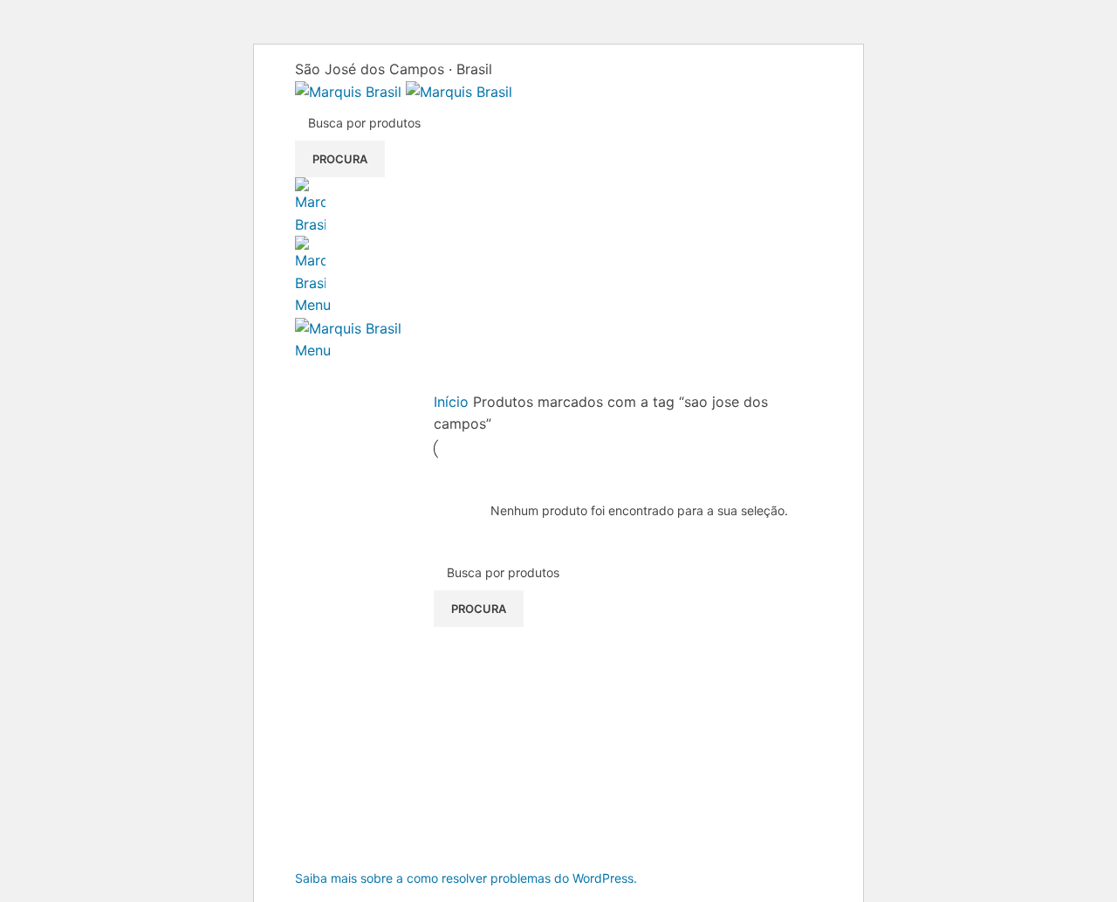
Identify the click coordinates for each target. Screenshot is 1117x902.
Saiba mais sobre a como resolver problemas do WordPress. (466, 878)
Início (453, 401)
